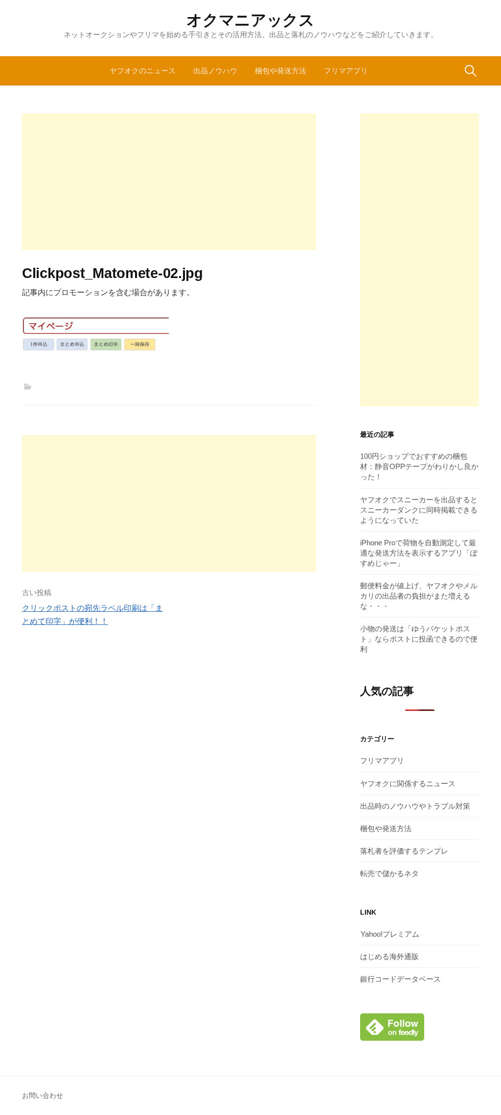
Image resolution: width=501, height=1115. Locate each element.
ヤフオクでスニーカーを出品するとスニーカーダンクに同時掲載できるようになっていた (419, 509)
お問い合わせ (42, 1095)
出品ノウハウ (215, 70)
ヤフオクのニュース (143, 70)
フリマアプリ (346, 70)
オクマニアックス (250, 20)
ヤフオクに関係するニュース (407, 783)
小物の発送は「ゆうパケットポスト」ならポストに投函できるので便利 (419, 638)
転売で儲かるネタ (389, 873)
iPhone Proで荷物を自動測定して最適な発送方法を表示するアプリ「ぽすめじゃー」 (419, 552)
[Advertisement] (169, 181)
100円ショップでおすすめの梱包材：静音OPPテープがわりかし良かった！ (419, 466)
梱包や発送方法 (280, 70)
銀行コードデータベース (400, 979)
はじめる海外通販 (389, 956)
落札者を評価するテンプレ (404, 851)
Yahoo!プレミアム (390, 934)
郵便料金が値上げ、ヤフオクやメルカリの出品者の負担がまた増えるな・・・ (419, 595)
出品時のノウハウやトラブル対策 (415, 806)
